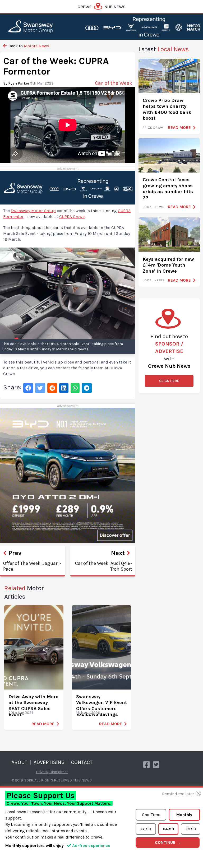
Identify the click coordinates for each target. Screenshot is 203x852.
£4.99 (168, 828)
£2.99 (146, 828)
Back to (28, 45)
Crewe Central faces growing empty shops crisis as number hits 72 (168, 189)
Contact (82, 762)
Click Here (169, 381)
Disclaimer (58, 772)
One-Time (151, 814)
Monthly (184, 814)
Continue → (168, 842)
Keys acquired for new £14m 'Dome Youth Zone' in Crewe (168, 265)
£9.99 (191, 828)
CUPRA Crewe (72, 216)
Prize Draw (153, 127)
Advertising (49, 762)
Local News (154, 207)
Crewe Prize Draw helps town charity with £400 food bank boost (167, 109)
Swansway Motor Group (33, 210)
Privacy (42, 772)
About (19, 762)
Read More (42, 723)
